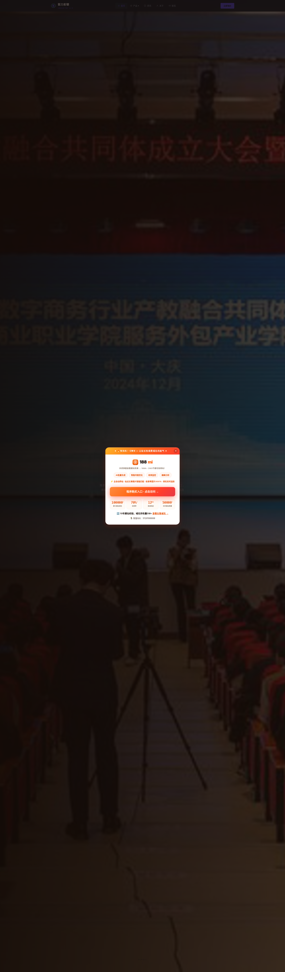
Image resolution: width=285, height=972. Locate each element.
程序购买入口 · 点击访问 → (142, 491)
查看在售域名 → (160, 513)
